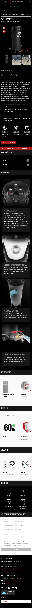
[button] (27, 50)
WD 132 (5, 74)
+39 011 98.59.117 (12, 583)
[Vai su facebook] (16, 588)
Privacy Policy (4, 569)
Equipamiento (24, 148)
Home (2, 9)
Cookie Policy (12, 569)
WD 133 (13, 74)
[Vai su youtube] (13, 588)
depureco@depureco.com (15, 580)
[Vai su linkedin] (9, 588)
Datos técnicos (6, 148)
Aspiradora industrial (10, 9)
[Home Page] (16, 2)
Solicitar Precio (9, 142)
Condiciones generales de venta (8, 572)
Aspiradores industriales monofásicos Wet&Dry (14, 15)
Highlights (15, 148)
